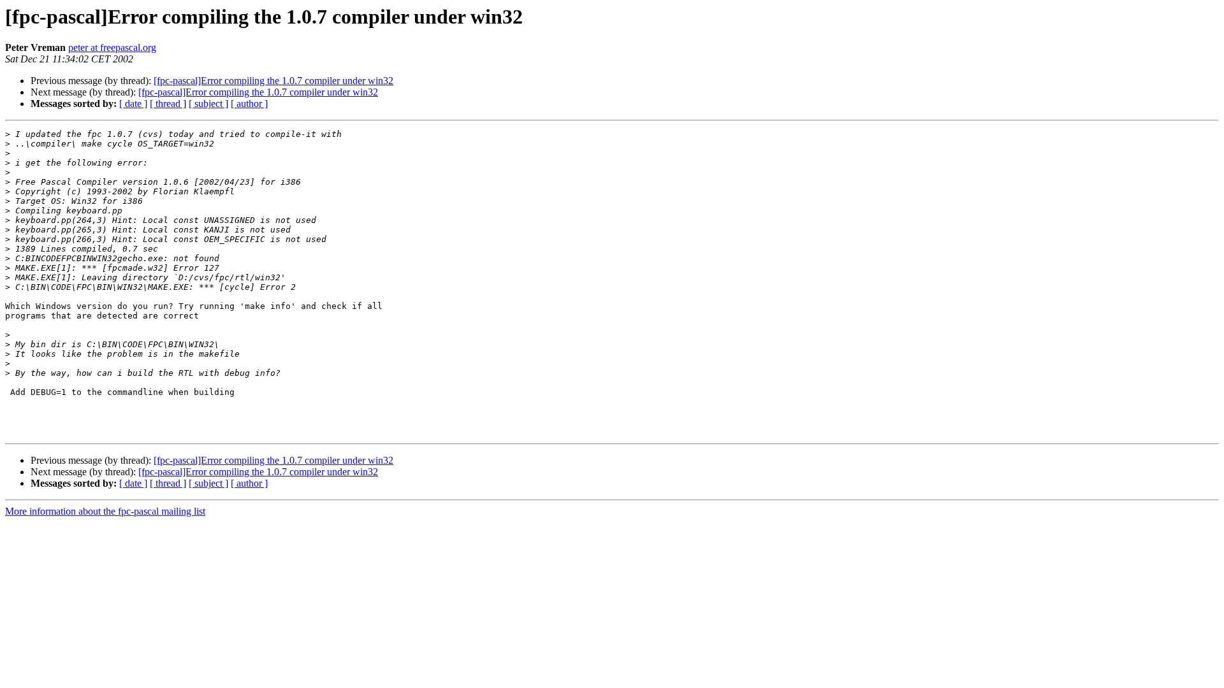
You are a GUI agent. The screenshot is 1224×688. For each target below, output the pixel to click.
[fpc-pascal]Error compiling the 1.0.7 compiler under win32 (273, 80)
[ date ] (133, 103)
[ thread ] (168, 103)
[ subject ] (208, 103)
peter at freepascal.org (112, 47)
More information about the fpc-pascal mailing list (105, 511)
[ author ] (249, 103)
